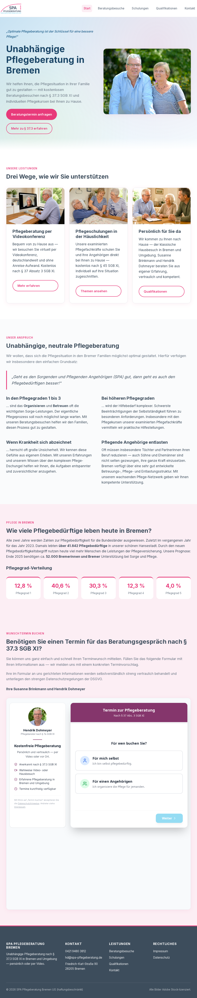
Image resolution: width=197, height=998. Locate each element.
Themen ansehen (94, 291)
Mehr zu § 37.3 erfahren (29, 128)
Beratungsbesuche (111, 8)
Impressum (160, 951)
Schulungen (140, 8)
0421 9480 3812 (75, 951)
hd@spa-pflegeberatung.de (83, 957)
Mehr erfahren (29, 286)
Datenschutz (161, 957)
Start (87, 8)
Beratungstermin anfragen (31, 114)
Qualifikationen (166, 8)
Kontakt (190, 8)
